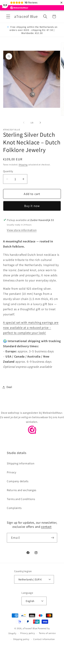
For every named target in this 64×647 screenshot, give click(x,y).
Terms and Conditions (21, 499)
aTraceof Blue (30, 628)
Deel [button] (9, 387)
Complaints (14, 508)
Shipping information (20, 463)
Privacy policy (27, 633)
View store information (22, 230)
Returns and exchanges (21, 490)
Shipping (23, 164)
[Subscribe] (52, 538)
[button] (8, 16)
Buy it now (32, 206)
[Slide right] (40, 122)
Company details (18, 481)
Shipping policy (21, 639)
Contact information (44, 639)
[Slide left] (23, 122)
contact (46, 527)
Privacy (11, 472)
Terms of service (47, 633)
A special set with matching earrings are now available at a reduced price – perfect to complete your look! (31, 328)
